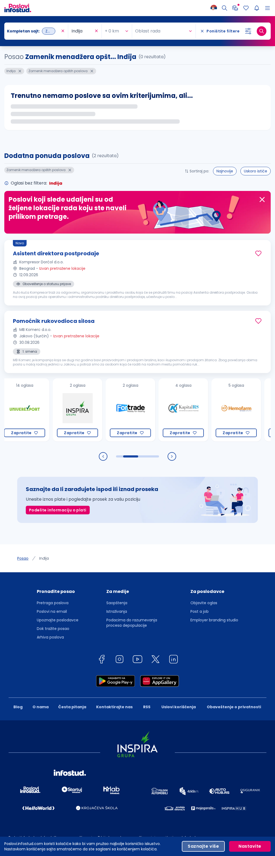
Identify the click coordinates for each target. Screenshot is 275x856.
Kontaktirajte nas (114, 707)
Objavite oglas (203, 603)
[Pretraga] (224, 8)
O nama (40, 707)
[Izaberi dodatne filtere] (248, 31)
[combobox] (33, 31)
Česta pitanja (72, 707)
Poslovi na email (52, 611)
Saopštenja (116, 603)
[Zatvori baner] (262, 199)
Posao (22, 558)
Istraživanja (116, 611)
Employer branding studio (214, 620)
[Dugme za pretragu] (261, 31)
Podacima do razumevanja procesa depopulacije (131, 622)
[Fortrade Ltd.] (117, 409)
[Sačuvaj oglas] (258, 253)
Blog (18, 707)
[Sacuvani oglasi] (246, 8)
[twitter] (155, 660)
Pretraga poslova (52, 603)
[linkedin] (173, 660)
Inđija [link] (44, 558)
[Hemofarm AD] (223, 409)
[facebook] (101, 660)
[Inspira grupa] (64, 409)
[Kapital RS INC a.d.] (170, 409)
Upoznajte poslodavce (57, 620)
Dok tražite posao (53, 628)
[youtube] (137, 660)
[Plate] (235, 8)
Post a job (199, 611)
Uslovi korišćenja (178, 707)
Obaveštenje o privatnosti (234, 707)
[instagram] (119, 660)
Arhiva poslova (50, 637)
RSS (146, 707)
